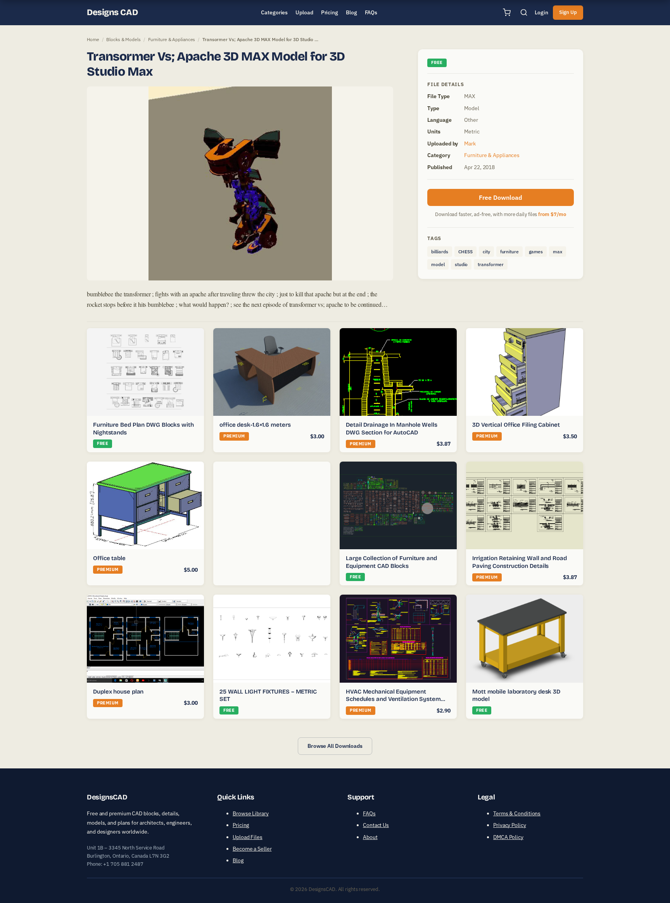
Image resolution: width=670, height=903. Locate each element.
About (370, 837)
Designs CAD (112, 12)
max (557, 251)
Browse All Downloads (335, 745)
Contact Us (376, 825)
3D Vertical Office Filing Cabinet (516, 424)
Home (93, 39)
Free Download (500, 197)
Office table (109, 558)
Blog (238, 860)
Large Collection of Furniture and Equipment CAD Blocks (391, 562)
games (536, 251)
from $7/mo (552, 214)
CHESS (465, 251)
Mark (470, 143)
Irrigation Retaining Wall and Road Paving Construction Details (519, 562)
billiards (439, 251)
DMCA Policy (508, 837)
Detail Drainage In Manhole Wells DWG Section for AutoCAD (391, 428)
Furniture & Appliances (171, 39)
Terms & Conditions (516, 813)
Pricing (241, 825)
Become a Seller (252, 848)
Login (541, 12)
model (438, 264)
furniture (509, 251)
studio (461, 264)
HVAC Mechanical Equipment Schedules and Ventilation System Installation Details (393, 699)
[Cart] (507, 12)
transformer (491, 264)
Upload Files (247, 837)
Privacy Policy (509, 825)
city (486, 251)
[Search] (524, 12)
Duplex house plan (118, 691)
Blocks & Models (123, 39)
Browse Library (251, 813)
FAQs (369, 813)
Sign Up (568, 12)
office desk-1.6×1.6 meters (254, 424)
